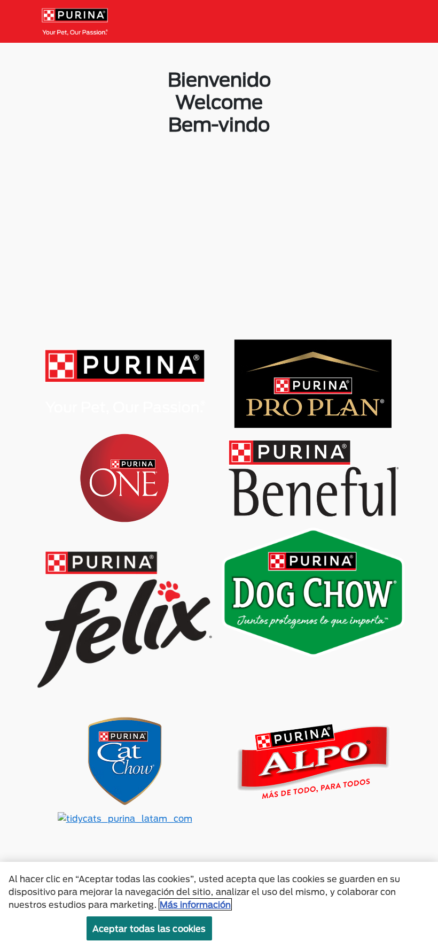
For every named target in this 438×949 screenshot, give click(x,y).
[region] (219, 905)
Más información (195, 904)
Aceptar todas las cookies (149, 928)
